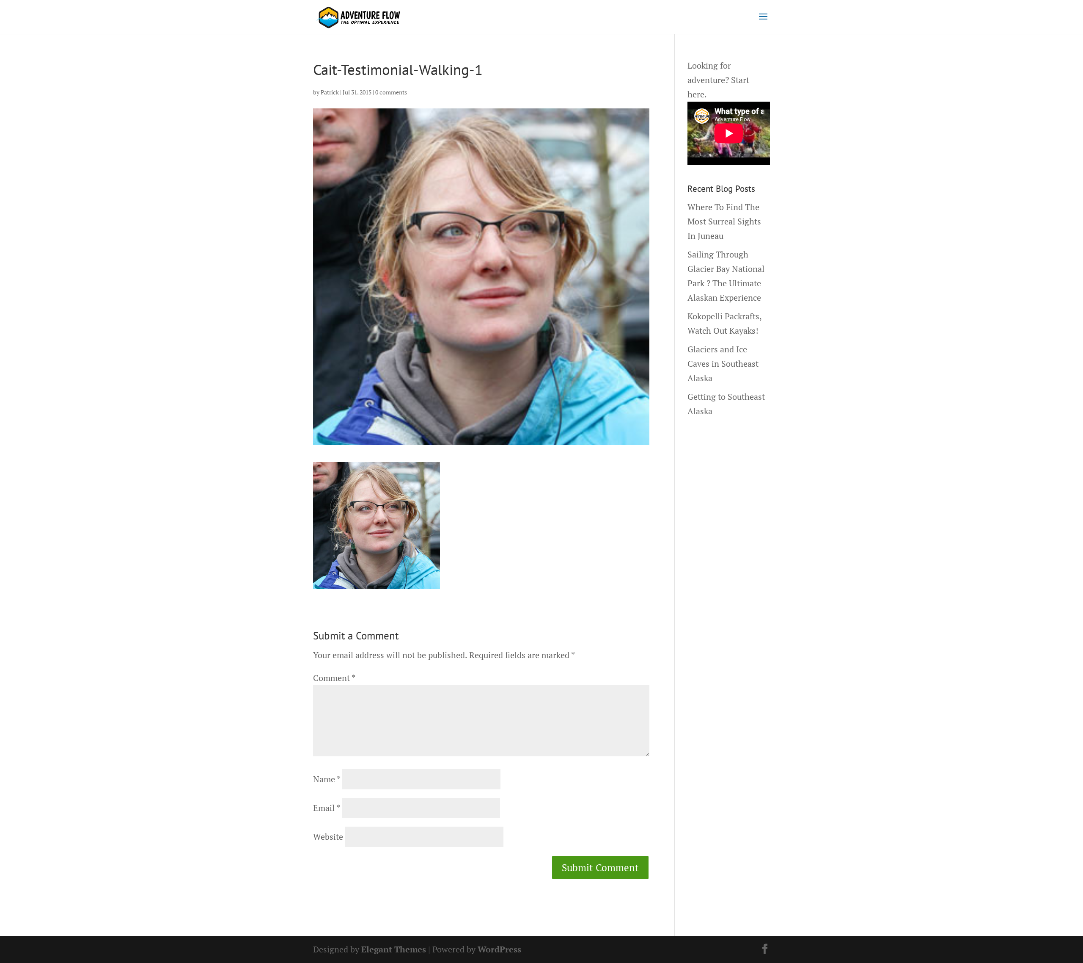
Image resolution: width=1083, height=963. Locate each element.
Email (326, 808)
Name (326, 779)
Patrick (330, 92)
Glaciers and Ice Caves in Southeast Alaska (723, 363)
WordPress (499, 949)
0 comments (391, 92)
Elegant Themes (393, 949)
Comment (334, 678)
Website (328, 836)
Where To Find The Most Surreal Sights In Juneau (724, 221)
